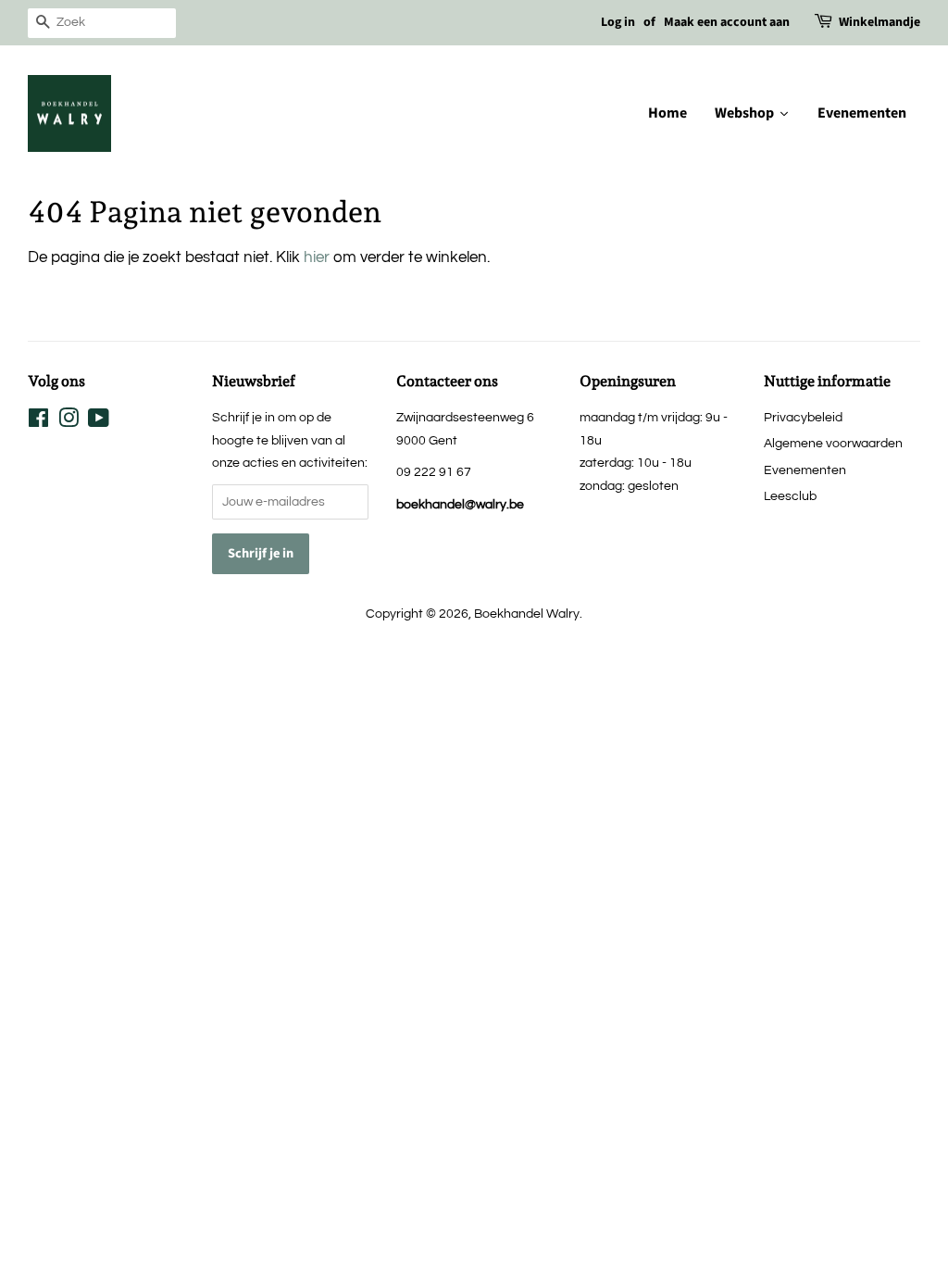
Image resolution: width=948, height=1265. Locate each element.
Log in (618, 22)
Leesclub (790, 496)
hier (317, 257)
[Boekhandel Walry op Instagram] (68, 422)
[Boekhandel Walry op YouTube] (98, 422)
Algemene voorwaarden (833, 443)
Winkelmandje (879, 22)
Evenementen (805, 470)
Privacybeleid (803, 417)
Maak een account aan (727, 22)
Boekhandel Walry (527, 613)
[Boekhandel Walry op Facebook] (38, 422)
